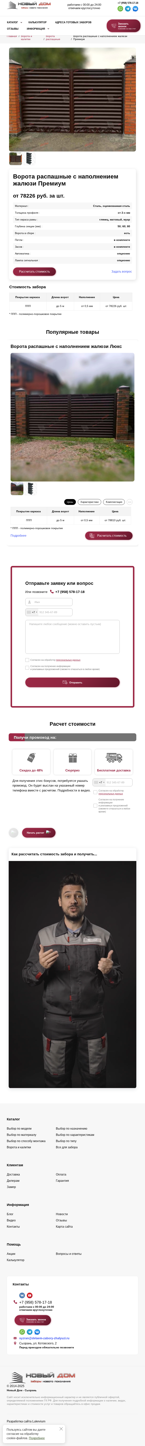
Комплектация (114, 502)
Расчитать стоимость (111, 535)
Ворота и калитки (26, 38)
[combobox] (31, 612)
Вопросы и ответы (69, 1253)
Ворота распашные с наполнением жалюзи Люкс (66, 346)
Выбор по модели (19, 1128)
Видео (11, 1220)
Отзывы (13, 29)
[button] (11, 332)
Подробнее (37, 1438)
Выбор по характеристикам (75, 1134)
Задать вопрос (121, 271)
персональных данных (68, 660)
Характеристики (89, 502)
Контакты (13, 1226)
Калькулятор (38, 22)
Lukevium (38, 1421)
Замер (11, 1187)
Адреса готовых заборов (73, 22)
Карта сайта (64, 1226)
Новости (62, 1214)
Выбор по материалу (21, 1134)
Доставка (13, 1174)
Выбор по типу (66, 1141)
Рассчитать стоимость (34, 271)
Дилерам (13, 1180)
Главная (12, 36)
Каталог (12, 22)
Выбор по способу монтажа (26, 1141)
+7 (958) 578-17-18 (128, 3)
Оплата (61, 1174)
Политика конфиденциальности (29, 1426)
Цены (70, 502)
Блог (10, 1214)
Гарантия (62, 1180)
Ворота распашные (53, 38)
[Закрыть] (61, 1429)
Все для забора (67, 1147)
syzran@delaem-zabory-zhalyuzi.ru (44, 1338)
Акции (11, 1253)
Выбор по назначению (71, 1128)
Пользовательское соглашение (28, 1431)
